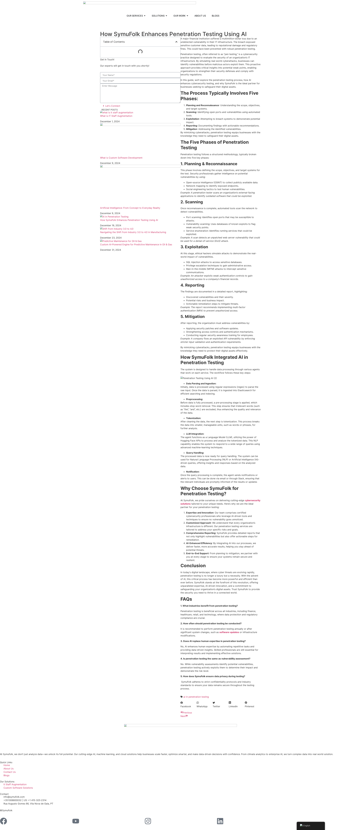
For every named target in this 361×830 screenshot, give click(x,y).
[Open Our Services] (145, 15)
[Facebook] (3, 821)
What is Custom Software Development (121, 157)
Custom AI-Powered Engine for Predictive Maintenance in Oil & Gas (136, 244)
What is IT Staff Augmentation (116, 115)
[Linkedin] (220, 821)
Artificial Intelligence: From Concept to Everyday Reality (130, 207)
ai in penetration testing (196, 696)
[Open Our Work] (187, 15)
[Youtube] (75, 821)
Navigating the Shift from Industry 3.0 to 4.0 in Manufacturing (133, 232)
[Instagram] (147, 821)
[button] (176, 42)
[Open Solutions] (166, 15)
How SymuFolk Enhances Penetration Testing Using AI (129, 220)
